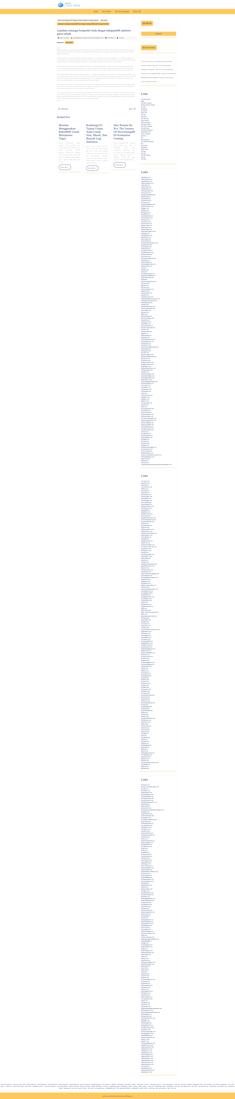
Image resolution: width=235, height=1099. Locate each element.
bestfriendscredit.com (147, 277)
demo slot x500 (18, 1086)
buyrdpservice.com (146, 846)
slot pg (177, 1084)
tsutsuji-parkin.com (146, 293)
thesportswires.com (146, 889)
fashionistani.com (146, 349)
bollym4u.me (145, 743)
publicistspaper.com (147, 437)
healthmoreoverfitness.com (149, 533)
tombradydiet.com (146, 246)
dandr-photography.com (148, 652)
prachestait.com (145, 674)
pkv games (144, 110)
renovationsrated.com (147, 428)
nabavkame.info (145, 756)
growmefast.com (146, 929)
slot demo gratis (145, 124)
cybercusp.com (145, 458)
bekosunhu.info (145, 701)
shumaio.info (145, 714)
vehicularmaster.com (147, 191)
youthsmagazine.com (147, 881)
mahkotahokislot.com (147, 931)
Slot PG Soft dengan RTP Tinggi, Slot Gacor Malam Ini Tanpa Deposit (78, 20)
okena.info (144, 272)
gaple (142, 101)
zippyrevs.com (145, 527)
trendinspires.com (146, 637)
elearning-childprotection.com (149, 589)
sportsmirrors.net (146, 906)
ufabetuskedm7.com (147, 1058)
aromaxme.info (145, 693)
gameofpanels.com (146, 575)
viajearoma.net (145, 291)
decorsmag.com (145, 516)
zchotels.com (145, 404)
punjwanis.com (145, 785)
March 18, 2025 (64, 38)
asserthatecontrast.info (147, 695)
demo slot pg (145, 120)
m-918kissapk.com (146, 755)
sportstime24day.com (147, 894)
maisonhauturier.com (147, 383)
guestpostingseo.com (147, 794)
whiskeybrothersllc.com (148, 1070)
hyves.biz (144, 735)
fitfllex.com (144, 614)
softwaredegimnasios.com (148, 420)
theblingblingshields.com (148, 898)
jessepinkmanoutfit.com (148, 835)
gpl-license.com (145, 358)
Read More (65, 167)
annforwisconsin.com (147, 206)
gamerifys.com (145, 483)
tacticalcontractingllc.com (148, 1031)
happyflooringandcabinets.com (150, 939)
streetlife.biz (144, 733)
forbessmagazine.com (147, 354)
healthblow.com (145, 581)
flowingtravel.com (146, 550)
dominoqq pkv (145, 139)
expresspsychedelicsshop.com (150, 347)
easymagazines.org (146, 991)
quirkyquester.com (146, 1016)
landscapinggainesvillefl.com (149, 381)
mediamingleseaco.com (148, 662)
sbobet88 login (110, 1088)
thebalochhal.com (146, 189)
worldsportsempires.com (148, 962)
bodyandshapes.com (147, 453)
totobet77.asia (145, 1039)
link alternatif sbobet (124, 1088)
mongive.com (145, 562)
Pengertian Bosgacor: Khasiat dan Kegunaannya (157, 69)
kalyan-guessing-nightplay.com (150, 573)
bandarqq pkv (96, 1084)
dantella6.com (145, 539)
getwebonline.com (146, 604)
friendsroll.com (145, 260)
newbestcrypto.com (146, 856)
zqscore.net (144, 968)
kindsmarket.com (146, 620)
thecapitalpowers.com (147, 1033)
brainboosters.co (146, 196)
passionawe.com (146, 1006)
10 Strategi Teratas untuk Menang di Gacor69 (156, 61)
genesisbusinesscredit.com (149, 616)
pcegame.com (145, 399)
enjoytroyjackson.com (147, 341)
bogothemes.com (146, 237)
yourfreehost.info (146, 241)
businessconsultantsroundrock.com (151, 455)
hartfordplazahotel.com (147, 753)
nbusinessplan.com (146, 496)
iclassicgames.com (146, 860)
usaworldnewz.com (146, 181)
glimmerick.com (145, 212)
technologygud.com (146, 945)
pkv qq (143, 157)
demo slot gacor (145, 122)
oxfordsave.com (145, 858)
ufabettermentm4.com (147, 1047)
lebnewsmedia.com (146, 254)
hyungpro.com (145, 891)
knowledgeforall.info (147, 593)
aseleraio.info (145, 970)
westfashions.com (146, 631)
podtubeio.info (145, 708)
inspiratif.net (144, 485)
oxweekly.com (145, 627)
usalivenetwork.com (147, 813)
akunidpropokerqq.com (147, 273)
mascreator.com (145, 385)
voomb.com (144, 918)
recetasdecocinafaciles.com (149, 300)
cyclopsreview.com (146, 331)
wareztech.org (145, 831)
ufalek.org (144, 935)
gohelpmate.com (146, 583)
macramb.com (145, 623)
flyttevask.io (144, 749)
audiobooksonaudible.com (148, 447)
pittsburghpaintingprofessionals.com (151, 1008)
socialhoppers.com (146, 598)
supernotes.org (145, 960)
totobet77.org (145, 1041)
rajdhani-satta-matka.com (148, 585)
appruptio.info (145, 768)
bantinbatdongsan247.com (149, 802)
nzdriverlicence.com (147, 395)
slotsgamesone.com (147, 541)
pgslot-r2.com (145, 401)
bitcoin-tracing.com (146, 451)
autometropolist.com (147, 325)
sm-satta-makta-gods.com (148, 418)
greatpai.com (145, 304)
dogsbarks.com (145, 337)
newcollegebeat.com (147, 216)
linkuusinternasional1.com (148, 258)
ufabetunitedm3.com (147, 1054)
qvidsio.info (144, 712)
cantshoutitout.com (146, 500)
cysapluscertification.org (148, 718)
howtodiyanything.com (147, 374)
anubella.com (145, 445)
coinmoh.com (145, 329)
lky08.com (144, 608)
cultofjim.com (145, 210)
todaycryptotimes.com (147, 414)
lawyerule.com (145, 660)
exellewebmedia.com (147, 823)
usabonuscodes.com (147, 416)
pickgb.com (144, 948)
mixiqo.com (144, 1000)
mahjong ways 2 (38, 1086)
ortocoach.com (145, 1004)
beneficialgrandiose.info (148, 703)
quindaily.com (145, 439)
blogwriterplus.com (146, 792)
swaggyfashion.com (147, 643)
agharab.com (145, 295)
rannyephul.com (145, 639)
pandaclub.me (145, 747)
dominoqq (144, 145)
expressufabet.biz (146, 502)
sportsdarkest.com (146, 885)
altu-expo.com (145, 287)
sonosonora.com (146, 256)
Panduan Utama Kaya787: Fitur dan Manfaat (156, 65)
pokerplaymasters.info (147, 798)
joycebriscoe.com (146, 200)
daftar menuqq (74, 1086)
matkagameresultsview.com (149, 564)
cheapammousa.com (147, 297)
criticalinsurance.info (147, 570)
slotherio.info (145, 716)
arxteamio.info (145, 975)
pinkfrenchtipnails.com (147, 900)
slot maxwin (208, 1084)
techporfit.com (145, 492)
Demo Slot (137, 11)
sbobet (113, 1084)
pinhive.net (144, 739)
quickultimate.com (146, 1014)
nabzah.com (144, 560)
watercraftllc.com (146, 310)
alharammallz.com (146, 316)
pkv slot (143, 107)
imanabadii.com (145, 764)
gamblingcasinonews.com (148, 517)
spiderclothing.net (146, 262)
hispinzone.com (145, 543)
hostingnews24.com (147, 370)
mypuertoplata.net (146, 504)
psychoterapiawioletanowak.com (150, 1012)
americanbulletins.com (147, 318)
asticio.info (144, 972)
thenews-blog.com (146, 412)
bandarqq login (115, 1086)
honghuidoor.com (146, 548)
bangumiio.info (145, 699)
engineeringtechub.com (148, 912)
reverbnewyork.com (147, 218)
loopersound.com (146, 227)
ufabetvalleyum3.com (147, 1064)
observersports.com (147, 866)
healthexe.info (145, 679)
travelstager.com (146, 635)
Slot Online (106, 11)
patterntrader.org (146, 954)
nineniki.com (144, 552)
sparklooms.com (146, 1029)
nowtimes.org (145, 728)
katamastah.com (146, 966)
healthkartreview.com (147, 364)
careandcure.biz (145, 987)
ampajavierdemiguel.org (148, 194)
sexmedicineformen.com (148, 1018)
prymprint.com (145, 981)
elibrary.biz (144, 279)
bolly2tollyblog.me (146, 745)
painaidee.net (145, 883)
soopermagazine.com (147, 422)
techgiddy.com (145, 812)
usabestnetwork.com (147, 833)
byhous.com (144, 751)
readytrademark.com (147, 426)
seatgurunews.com (146, 266)
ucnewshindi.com (146, 817)
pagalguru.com (145, 397)
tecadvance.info (145, 683)
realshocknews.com (147, 946)
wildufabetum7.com (146, 1072)
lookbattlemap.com (146, 844)
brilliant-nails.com (146, 650)
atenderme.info (145, 697)
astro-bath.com (145, 283)
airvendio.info (145, 677)
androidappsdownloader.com (149, 577)
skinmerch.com (145, 219)
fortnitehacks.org (146, 720)
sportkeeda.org (145, 983)
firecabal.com (145, 352)
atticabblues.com (146, 324)
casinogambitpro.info (147, 796)
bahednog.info (145, 804)
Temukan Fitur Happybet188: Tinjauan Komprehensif (158, 73)
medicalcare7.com (146, 556)
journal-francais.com (147, 656)
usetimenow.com (146, 579)
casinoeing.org (145, 729)
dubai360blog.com (146, 925)
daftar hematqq (96, 1086)
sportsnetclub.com (146, 854)
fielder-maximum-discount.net (149, 612)
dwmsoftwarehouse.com (148, 339)
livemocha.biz (145, 731)
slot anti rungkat (186, 1084)
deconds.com (145, 462)
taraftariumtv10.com (147, 645)
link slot (143, 114)
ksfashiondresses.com (147, 952)
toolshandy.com (145, 633)
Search (147, 23)
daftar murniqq (85, 1086)
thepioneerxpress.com (147, 506)
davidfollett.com (145, 214)
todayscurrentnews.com (148, 1037)
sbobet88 (135, 1088)
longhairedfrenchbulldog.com (149, 871)
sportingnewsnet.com (147, 892)
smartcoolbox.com (146, 1024)
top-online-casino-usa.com (149, 546)
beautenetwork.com (147, 449)
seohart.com (144, 431)
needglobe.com (145, 1002)
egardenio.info (145, 973)
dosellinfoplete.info (146, 706)
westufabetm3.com (146, 1068)
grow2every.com (146, 360)
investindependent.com (148, 378)
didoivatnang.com (146, 335)
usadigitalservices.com (147, 597)
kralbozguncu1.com (146, 379)
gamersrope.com (146, 821)
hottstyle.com (145, 372)
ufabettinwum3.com (146, 1052)
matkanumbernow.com (147, 529)
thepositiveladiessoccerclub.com (150, 298)
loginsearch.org (145, 722)
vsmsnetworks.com (146, 487)
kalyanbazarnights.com (147, 544)
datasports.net (145, 908)
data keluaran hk (146, 132)
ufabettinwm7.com (146, 1051)
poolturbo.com (145, 672)
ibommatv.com (145, 490)
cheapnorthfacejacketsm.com (149, 243)
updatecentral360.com (147, 964)
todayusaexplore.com (147, 183)
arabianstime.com (146, 322)
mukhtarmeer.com (146, 389)
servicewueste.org (146, 525)
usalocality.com (145, 185)
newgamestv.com (146, 902)
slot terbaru (106, 1084)
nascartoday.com (146, 391)
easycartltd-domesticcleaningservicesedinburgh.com (156, 464)
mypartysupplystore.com (148, 204)
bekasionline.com (146, 494)
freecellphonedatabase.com (149, 819)
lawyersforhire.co (146, 873)
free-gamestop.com (146, 825)
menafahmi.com (145, 387)
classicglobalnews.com (147, 457)
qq (142, 137)
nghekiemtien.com (146, 666)
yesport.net (144, 848)
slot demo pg (145, 118)
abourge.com (145, 312)
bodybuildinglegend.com (148, 649)
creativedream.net (146, 600)
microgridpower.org (146, 999)
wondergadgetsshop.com (148, 264)
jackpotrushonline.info (147, 815)
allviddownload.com (146, 514)
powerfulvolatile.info (147, 710)
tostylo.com (144, 850)
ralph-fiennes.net (146, 610)
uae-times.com (145, 481)
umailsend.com (145, 837)
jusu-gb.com (144, 788)
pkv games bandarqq (147, 141)
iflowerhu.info (145, 760)
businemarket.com (146, 875)
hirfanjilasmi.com (146, 993)
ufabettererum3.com (147, 1045)
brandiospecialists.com (147, 554)
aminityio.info (145, 685)
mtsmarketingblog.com (147, 664)
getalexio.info (145, 977)
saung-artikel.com (146, 862)
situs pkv (143, 153)
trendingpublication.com (148, 1043)
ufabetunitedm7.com (147, 1056)
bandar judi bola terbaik (148, 105)
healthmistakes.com (147, 950)
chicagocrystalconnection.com (150, 762)
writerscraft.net (145, 587)
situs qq (143, 151)
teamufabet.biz (145, 510)
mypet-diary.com (146, 625)
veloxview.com (145, 1066)
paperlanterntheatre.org (148, 306)
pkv (142, 143)
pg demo (143, 135)
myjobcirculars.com (146, 531)
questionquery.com (146, 647)
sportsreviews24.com (147, 923)
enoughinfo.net (145, 737)
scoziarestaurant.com (147, 430)
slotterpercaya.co (146, 1022)
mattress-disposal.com (147, 937)
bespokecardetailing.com (148, 275)
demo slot (144, 112)
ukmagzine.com (145, 829)
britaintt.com (144, 460)
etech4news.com (146, 345)
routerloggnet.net (146, 537)
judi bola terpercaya (147, 130)
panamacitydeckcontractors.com (150, 629)
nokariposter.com (146, 571)
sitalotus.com (145, 958)
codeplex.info (145, 270)
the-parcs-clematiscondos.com (150, 786)
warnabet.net (145, 741)
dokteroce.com (145, 654)
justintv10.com (145, 658)
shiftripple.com (145, 1020)
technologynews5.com (147, 408)
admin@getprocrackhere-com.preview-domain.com (88, 38)
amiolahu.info (145, 687)
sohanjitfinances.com (147, 1025)
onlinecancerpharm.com (148, 933)
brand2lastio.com (146, 595)
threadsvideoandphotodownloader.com (152, 810)
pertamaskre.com (146, 808)
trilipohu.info (144, 766)
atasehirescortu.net (146, 910)
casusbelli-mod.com (147, 250)
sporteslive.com (145, 896)
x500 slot (9, 1086)
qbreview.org (145, 523)
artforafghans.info (146, 676)
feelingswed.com (146, 351)
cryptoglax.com (145, 233)
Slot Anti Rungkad (122, 11)
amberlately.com (146, 198)
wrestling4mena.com (147, 591)
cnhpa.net (144, 956)
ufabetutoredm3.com (147, 1060)
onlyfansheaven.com (147, 606)
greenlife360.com (146, 498)
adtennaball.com (146, 558)
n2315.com (144, 602)
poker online (144, 149)
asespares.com (145, 320)
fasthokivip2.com (146, 864)
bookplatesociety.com (147, 252)
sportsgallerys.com (146, 904)
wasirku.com (144, 668)
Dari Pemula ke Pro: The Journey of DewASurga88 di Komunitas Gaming (124, 132)
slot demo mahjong (146, 126)
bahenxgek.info (145, 806)
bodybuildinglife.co (146, 941)
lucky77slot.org (145, 927)
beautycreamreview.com (148, 327)
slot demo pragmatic (220, 1084)
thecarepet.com (145, 790)
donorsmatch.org (146, 726)
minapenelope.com (146, 229)
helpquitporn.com (146, 366)
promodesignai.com (147, 435)
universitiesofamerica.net (148, 519)
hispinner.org (145, 568)
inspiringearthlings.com (147, 376)
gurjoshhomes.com (146, 245)
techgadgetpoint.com (147, 919)
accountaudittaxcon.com (148, 979)
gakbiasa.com (145, 758)
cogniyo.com (144, 989)
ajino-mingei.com (146, 239)
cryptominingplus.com (147, 867)
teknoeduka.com (146, 410)
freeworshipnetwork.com (148, 308)
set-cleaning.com (146, 433)
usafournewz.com (146, 187)
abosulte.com (145, 441)
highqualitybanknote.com (148, 368)
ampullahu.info (145, 691)
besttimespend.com (146, 985)
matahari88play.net (146, 877)
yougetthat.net (145, 852)
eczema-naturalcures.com (148, 281)
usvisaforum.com (146, 221)
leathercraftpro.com (146, 997)
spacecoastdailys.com (147, 424)
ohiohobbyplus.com (146, 235)
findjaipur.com (145, 208)
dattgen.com (144, 333)
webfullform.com (146, 512)
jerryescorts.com (146, 914)
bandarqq (144, 108)
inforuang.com (145, 618)
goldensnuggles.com (147, 842)
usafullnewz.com (146, 177)
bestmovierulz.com (146, 223)
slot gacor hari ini (143, 1084)
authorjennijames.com (147, 289)
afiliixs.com (144, 314)
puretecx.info (145, 681)
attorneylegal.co (145, 916)
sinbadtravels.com (146, 827)
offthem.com (144, 489)
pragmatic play (198, 1084)
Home (96, 11)
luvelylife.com (145, 622)
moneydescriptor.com (147, 879)
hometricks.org (145, 995)
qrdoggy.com (145, 943)
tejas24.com (144, 670)
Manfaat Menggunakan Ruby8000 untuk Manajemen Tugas (69, 132)
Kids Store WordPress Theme (112, 1096)
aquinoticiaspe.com (146, 869)
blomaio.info (144, 704)
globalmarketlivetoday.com (149, 356)
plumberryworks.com (147, 1010)
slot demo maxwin (146, 103)
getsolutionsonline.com (147, 566)
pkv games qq (145, 128)
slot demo (144, 116)
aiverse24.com (145, 443)
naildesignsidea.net (146, 302)
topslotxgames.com (146, 535)
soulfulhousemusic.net (147, 1027)
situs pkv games (145, 99)
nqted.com (144, 393)
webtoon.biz (144, 887)
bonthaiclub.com (146, 248)
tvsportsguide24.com (147, 921)
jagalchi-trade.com (146, 225)
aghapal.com (145, 285)
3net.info (143, 268)
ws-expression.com (146, 403)
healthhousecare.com (147, 362)
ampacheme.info (146, 689)
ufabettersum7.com (146, 1049)
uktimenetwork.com (146, 179)
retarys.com (144, 839)
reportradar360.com (147, 641)
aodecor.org (144, 724)
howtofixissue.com (146, 508)
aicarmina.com (145, 202)
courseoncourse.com (147, 800)
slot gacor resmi (130, 1084)
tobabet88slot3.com (147, 1035)
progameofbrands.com (147, 521)
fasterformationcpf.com (147, 840)
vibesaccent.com (146, 192)
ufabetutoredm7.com (147, 1062)
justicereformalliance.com (148, 231)
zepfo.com (144, 406)
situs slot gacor (85, 1084)
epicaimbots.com (146, 343)
